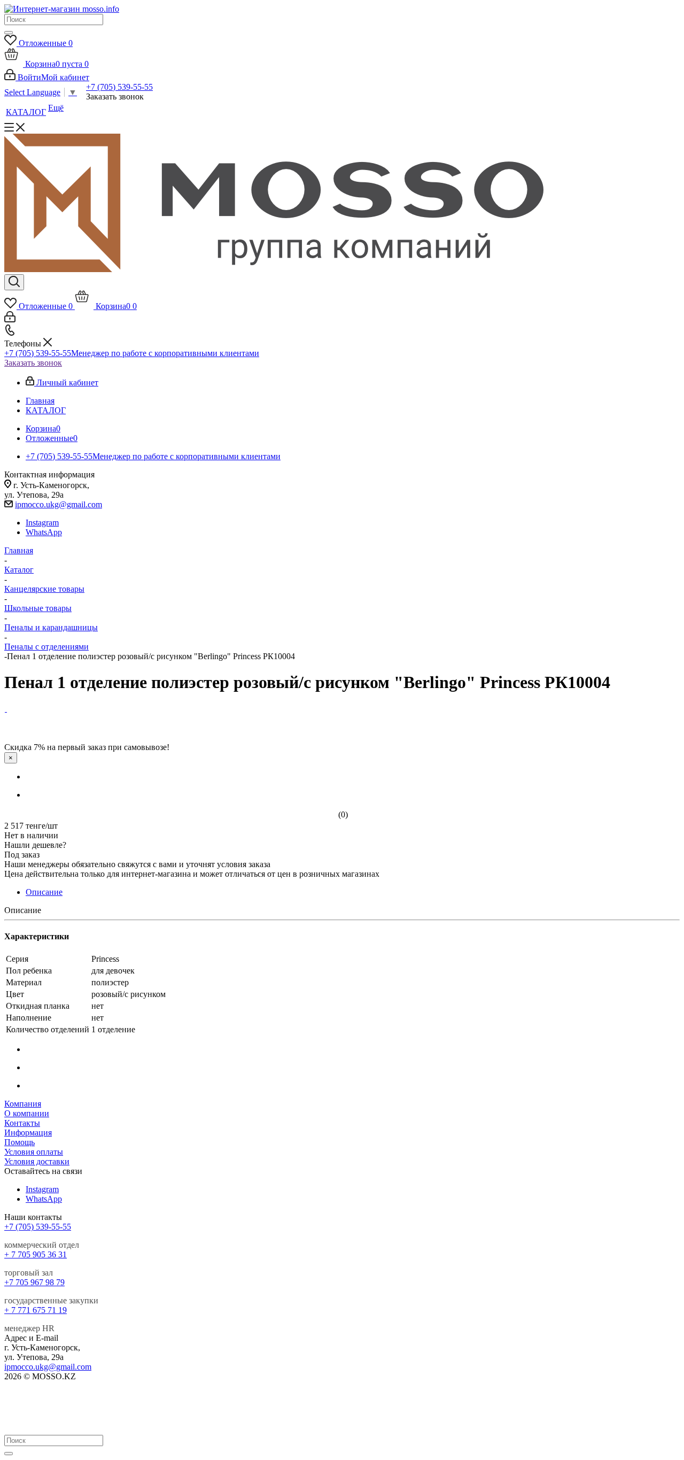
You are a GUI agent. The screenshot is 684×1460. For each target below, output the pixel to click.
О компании (26, 1113)
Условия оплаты (33, 1151)
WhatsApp (44, 532)
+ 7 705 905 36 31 (35, 1254)
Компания (22, 1103)
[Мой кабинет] (9, 319)
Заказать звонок (33, 362)
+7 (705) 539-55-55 (119, 86)
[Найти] (8, 32)
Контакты (22, 1122)
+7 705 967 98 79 (34, 1282)
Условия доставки (36, 1161)
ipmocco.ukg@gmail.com (58, 504)
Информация (28, 1132)
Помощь (19, 1142)
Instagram (42, 522)
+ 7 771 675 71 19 (35, 1310)
